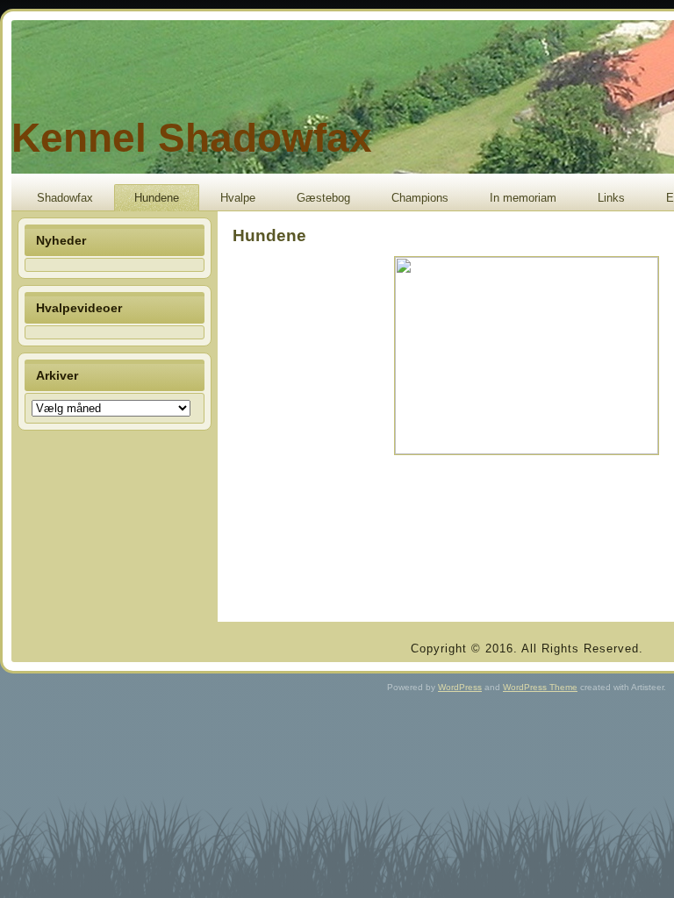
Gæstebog (323, 197)
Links (611, 197)
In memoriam (523, 197)
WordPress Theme (540, 687)
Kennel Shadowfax (191, 137)
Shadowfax (65, 197)
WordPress (460, 687)
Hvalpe (237, 197)
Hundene (156, 197)
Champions (419, 197)
